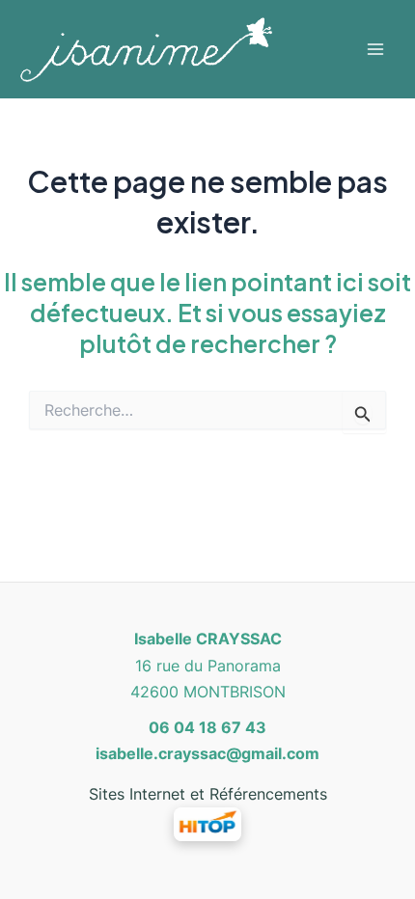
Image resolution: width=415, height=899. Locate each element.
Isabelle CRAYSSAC (208, 638)
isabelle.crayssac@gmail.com (207, 753)
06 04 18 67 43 (207, 727)
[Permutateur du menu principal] (375, 48)
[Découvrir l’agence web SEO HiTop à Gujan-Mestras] (207, 822)
